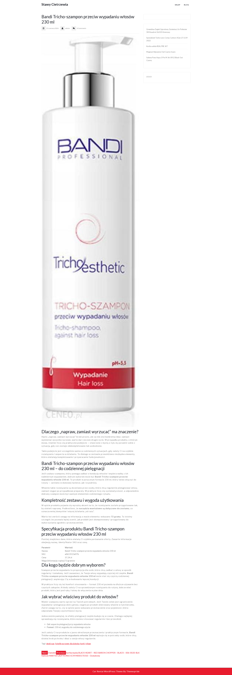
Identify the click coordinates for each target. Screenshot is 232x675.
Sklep (177, 5)
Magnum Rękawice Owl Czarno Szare (160, 52)
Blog (186, 5)
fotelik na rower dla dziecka (67, 643)
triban (88, 643)
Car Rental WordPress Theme (108, 671)
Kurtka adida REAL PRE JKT (157, 46)
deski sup (50, 643)
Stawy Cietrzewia (54, 4)
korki (82, 643)
